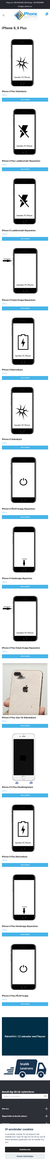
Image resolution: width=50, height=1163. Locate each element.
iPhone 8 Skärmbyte (12, 439)
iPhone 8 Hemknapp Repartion (17, 578)
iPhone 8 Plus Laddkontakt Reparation (21, 160)
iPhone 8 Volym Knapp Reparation (18, 299)
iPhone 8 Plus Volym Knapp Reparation (21, 647)
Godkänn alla (25, 1149)
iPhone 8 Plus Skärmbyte (14, 91)
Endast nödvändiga (25, 1156)
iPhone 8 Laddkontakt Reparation (19, 230)
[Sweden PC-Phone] (25, 15)
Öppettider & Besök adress (14, 1116)
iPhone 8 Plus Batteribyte (14, 856)
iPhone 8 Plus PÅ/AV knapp (15, 995)
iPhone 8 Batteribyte (12, 369)
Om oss (5, 1108)
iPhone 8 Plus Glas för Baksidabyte (19, 717)
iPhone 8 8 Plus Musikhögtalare (17, 787)
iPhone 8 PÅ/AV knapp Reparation (18, 508)
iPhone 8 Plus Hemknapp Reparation (20, 926)
